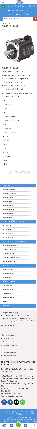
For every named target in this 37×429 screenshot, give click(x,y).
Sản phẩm (31, 6)
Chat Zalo (11, 428)
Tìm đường (4, 428)
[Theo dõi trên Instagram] (10, 402)
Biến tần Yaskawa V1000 (29, 422)
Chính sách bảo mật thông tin (12, 349)
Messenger (25, 428)
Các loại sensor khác (10, 249)
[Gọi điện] (18, 425)
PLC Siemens (7, 229)
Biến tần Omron (8, 197)
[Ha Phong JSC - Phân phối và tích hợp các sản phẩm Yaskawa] (19, 2)
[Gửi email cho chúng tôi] (16, 402)
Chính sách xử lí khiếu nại (10, 352)
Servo (5, 301)
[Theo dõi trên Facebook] (4, 402)
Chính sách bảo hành (9, 356)
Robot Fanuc (7, 277)
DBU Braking (7, 285)
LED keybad (7, 293)
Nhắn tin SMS (33, 428)
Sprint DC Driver (8, 297)
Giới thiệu (22, 6)
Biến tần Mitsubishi (9, 193)
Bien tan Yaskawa (19, 420)
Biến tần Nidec (8, 205)
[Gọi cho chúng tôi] (22, 402)
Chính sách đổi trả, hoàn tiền (11, 345)
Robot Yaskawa (8, 269)
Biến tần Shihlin (8, 217)
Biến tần (6, 185)
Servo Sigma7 (6, 23)
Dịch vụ (15, 10)
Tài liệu (18, 14)
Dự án (11, 14)
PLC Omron (7, 225)
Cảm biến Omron (8, 253)
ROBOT (5, 265)
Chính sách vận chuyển (10, 342)
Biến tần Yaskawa (9, 189)
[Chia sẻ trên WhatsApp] (10, 172)
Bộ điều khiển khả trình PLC (14, 221)
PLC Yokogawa (8, 233)
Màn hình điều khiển (9, 261)
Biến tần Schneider (9, 209)
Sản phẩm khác (9, 281)
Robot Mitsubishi (8, 273)
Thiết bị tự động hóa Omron (14, 241)
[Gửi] (35, 19)
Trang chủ (12, 6)
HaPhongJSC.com (13, 394)
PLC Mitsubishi (8, 237)
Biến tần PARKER (9, 201)
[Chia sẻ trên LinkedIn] (28, 172)
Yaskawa (6, 10)
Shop (32, 10)
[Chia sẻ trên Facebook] (14, 172)
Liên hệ (26, 14)
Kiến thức (24, 10)
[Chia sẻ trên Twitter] (17, 172)
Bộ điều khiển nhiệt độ (10, 245)
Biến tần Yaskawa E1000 (13, 422)
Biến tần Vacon (8, 213)
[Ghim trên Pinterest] (24, 172)
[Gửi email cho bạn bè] (21, 172)
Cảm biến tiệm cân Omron (11, 257)
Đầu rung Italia (8, 289)
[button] (2, 2)
